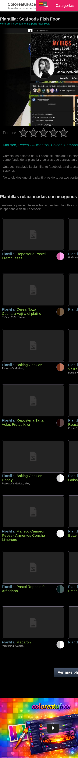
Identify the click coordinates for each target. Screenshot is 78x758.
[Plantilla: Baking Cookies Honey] (33, 456)
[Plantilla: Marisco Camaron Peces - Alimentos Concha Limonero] (33, 511)
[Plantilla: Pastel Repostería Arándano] (33, 567)
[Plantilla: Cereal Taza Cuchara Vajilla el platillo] (33, 290)
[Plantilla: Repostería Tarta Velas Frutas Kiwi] (33, 401)
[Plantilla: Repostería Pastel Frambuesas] (33, 234)
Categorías (65, 5)
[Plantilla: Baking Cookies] (33, 345)
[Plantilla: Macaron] (33, 622)
